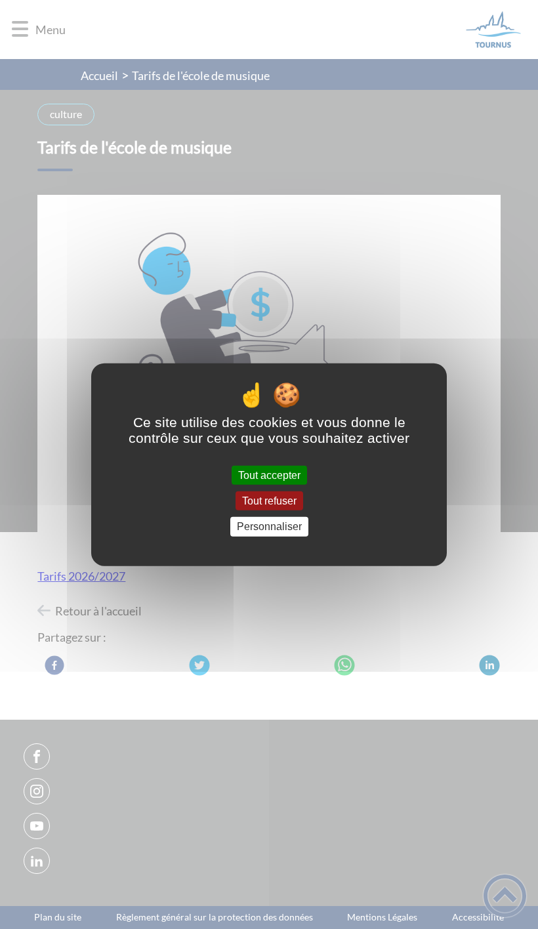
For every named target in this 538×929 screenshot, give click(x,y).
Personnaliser (269, 526)
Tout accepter (269, 475)
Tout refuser (269, 500)
